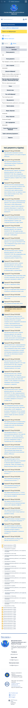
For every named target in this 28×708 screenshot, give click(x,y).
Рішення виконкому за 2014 (9, 625)
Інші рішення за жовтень (10, 561)
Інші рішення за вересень (10, 566)
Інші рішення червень (9, 580)
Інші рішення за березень (10, 596)
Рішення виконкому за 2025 (9, 547)
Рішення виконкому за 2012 (9, 628)
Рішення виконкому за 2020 (9, 614)
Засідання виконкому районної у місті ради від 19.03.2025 (15, 593)
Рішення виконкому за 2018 (9, 618)
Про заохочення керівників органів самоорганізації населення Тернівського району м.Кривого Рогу (13, 163)
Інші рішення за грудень (10, 548)
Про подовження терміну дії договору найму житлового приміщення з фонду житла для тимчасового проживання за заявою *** (15, 277)
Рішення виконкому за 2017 (9, 620)
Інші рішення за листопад (10, 553)
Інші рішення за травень (10, 585)
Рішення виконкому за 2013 (9, 627)
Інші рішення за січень (10, 605)
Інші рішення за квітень (10, 590)
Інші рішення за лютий (10, 600)
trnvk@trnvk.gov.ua (14, 659)
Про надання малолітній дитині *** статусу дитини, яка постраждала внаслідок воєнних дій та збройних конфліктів (14, 494)
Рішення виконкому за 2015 (9, 623)
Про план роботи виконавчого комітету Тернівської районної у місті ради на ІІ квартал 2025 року (15, 154)
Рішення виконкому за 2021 (9, 613)
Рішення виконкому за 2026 (9, 545)
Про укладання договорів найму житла (13, 303)
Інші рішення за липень (10, 576)
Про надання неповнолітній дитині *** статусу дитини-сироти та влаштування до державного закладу (14, 512)
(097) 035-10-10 (14, 654)
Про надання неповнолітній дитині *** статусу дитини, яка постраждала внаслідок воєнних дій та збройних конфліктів (14, 503)
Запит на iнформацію (9, 31)
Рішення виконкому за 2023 (9, 609)
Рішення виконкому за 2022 (9, 611)
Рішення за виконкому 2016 (9, 621)
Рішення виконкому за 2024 (9, 607)
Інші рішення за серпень (10, 571)
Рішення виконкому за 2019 (9, 616)
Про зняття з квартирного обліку (12, 284)
